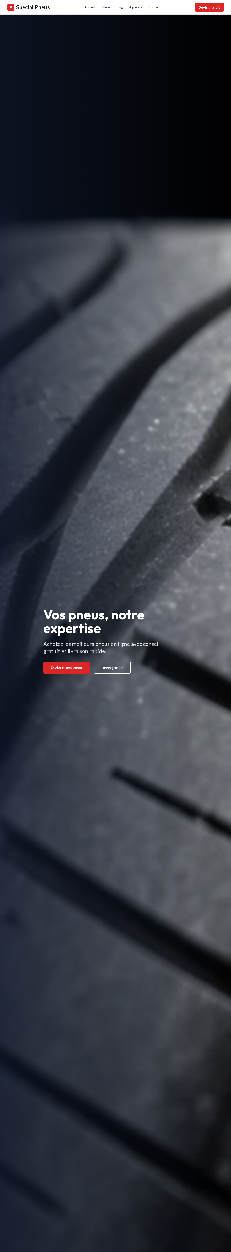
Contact (154, 7)
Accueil (90, 7)
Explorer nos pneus (67, 667)
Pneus (105, 7)
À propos (135, 7)
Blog (120, 7)
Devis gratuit (209, 7)
